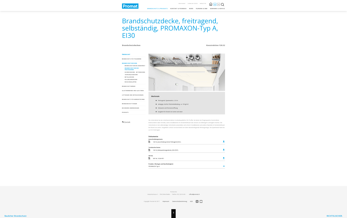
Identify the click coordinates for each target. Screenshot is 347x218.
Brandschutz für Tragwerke (131, 59)
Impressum (166, 201)
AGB (191, 201)
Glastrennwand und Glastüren (133, 90)
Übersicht (126, 54)
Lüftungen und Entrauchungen (132, 95)
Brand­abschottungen (129, 103)
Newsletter (203, 3)
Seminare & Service (217, 8)
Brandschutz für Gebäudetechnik (133, 99)
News (191, 8)
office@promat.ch (194, 194)
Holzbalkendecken (131, 79)
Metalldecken (129, 77)
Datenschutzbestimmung (179, 201)
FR (218, 4)
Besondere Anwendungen (130, 108)
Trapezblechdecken (131, 74)
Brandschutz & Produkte (157, 8)
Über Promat (181, 3)
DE (215, 4)
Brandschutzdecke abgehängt (135, 65)
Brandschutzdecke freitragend (132, 68)
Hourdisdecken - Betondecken (135, 72)
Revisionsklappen (130, 82)
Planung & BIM (201, 8)
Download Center (193, 3)
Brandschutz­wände (128, 86)
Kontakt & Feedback (178, 8)
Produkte (125, 112)
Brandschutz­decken (129, 63)
